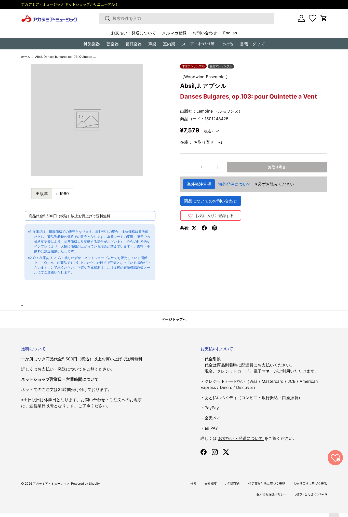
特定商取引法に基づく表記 (266, 483)
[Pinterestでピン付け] (214, 228)
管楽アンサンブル (221, 66)
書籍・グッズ (252, 43)
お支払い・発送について (133, 32)
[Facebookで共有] (204, 228)
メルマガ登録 (174, 32)
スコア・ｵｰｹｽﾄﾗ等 (198, 43)
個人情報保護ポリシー (271, 494)
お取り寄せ (277, 167)
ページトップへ (174, 319)
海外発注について (234, 184)
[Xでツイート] (194, 228)
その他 (227, 43)
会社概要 (211, 483)
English (230, 32)
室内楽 (169, 43)
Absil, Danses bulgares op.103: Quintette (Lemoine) (65, 56)
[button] (323, 18)
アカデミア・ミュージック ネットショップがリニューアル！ (69, 4)
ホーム (25, 56)
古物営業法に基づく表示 (310, 483)
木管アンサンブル (193, 66)
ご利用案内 (232, 483)
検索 (193, 483)
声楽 (152, 43)
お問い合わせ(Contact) (311, 494)
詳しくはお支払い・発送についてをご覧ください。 (68, 369)
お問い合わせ (205, 32)
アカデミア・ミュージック (51, 483)
